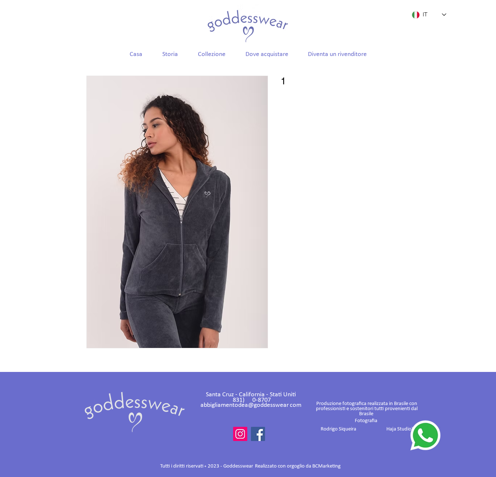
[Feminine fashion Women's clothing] (240, 434)
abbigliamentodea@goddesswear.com (250, 405)
